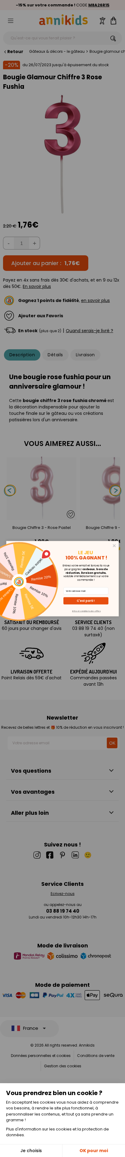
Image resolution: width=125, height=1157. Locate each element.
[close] (114, 545)
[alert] (62, 578)
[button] (85, 600)
